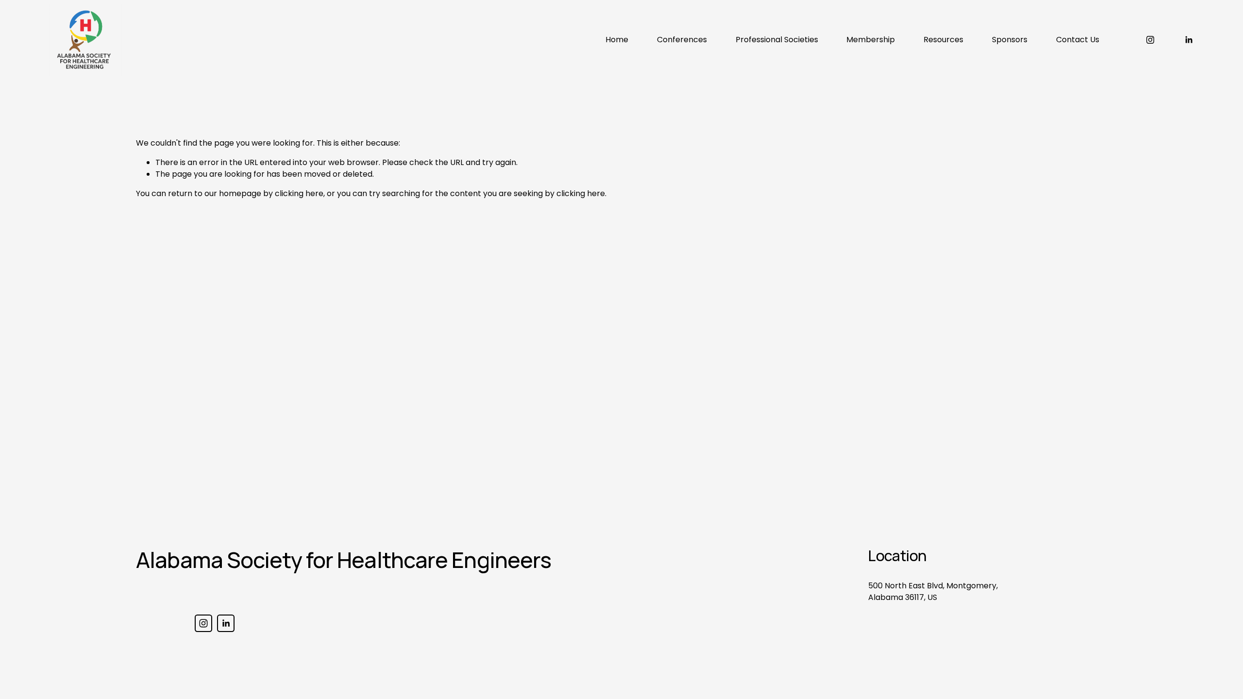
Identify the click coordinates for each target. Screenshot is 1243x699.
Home (616, 39)
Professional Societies (777, 39)
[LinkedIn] (1188, 40)
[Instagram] (1150, 40)
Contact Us (1077, 39)
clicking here (299, 193)
